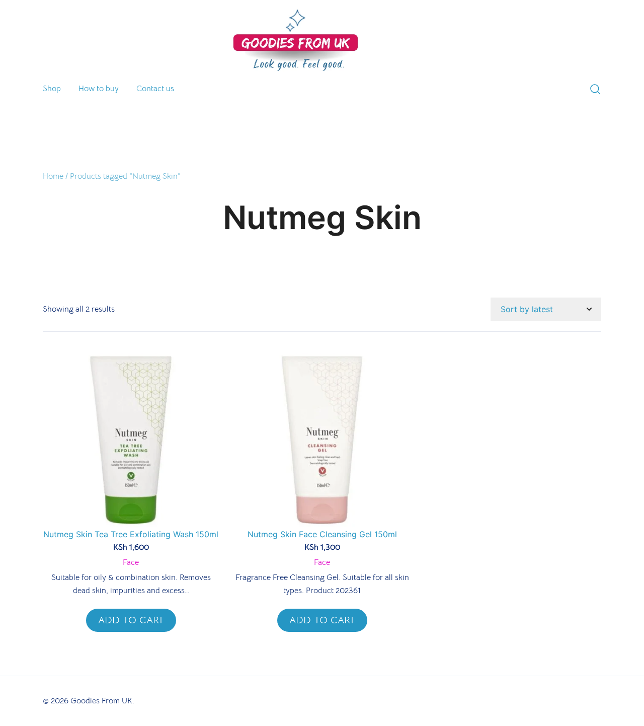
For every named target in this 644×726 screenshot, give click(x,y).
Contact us (155, 89)
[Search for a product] (595, 90)
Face (131, 562)
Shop (52, 89)
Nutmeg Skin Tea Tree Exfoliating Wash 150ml (130, 534)
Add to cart (131, 620)
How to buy (98, 89)
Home (53, 176)
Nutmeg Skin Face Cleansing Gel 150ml (322, 534)
